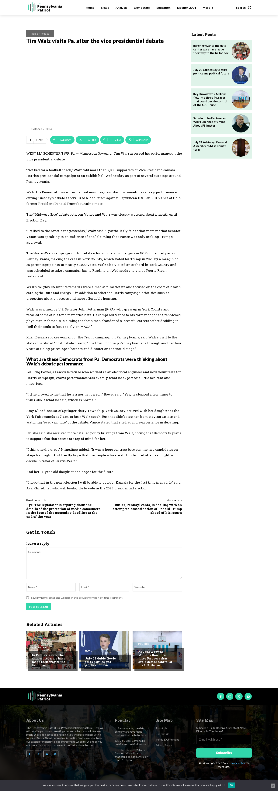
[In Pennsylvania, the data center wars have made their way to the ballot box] (51, 650)
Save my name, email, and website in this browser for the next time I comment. (77, 597)
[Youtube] (248, 696)
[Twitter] (238, 696)
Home (34, 33)
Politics (44, 33)
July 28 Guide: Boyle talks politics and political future (100, 661)
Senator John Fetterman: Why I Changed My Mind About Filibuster (209, 121)
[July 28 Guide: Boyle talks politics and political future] (104, 650)
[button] (244, 7)
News (88, 651)
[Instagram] (229, 696)
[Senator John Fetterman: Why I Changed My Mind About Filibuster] (241, 124)
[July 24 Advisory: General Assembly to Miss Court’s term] (241, 148)
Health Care (40, 647)
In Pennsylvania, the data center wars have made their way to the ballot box (48, 660)
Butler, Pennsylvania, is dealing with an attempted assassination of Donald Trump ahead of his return (147, 509)
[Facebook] (220, 696)
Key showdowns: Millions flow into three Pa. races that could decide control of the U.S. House (155, 658)
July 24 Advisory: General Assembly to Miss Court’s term (210, 145)
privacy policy (237, 763)
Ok (231, 785)
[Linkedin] (46, 754)
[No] (273, 785)
